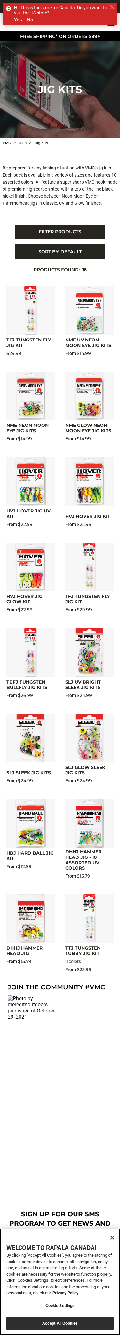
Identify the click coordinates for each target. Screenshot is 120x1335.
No (30, 19)
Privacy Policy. (66, 1292)
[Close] (112, 1238)
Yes (18, 19)
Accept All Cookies (60, 1323)
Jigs (22, 143)
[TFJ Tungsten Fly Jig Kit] (30, 310)
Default (60, 251)
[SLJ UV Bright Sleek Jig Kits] (89, 652)
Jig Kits (60, 89)
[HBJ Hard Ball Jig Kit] (30, 823)
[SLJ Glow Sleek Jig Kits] (89, 738)
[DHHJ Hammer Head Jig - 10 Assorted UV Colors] (89, 823)
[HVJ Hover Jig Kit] (89, 481)
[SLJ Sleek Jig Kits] (30, 738)
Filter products (60, 232)
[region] (60, 1282)
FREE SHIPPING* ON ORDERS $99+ (60, 36)
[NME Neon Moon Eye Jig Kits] (30, 396)
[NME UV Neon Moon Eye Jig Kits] (89, 310)
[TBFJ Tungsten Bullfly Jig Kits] (30, 652)
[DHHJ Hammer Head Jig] (30, 918)
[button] (32, 1020)
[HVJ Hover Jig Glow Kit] (30, 567)
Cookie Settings (60, 1305)
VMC (7, 143)
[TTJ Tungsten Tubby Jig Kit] (89, 918)
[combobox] (60, 251)
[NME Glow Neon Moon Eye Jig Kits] (89, 396)
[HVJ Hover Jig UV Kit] (30, 481)
